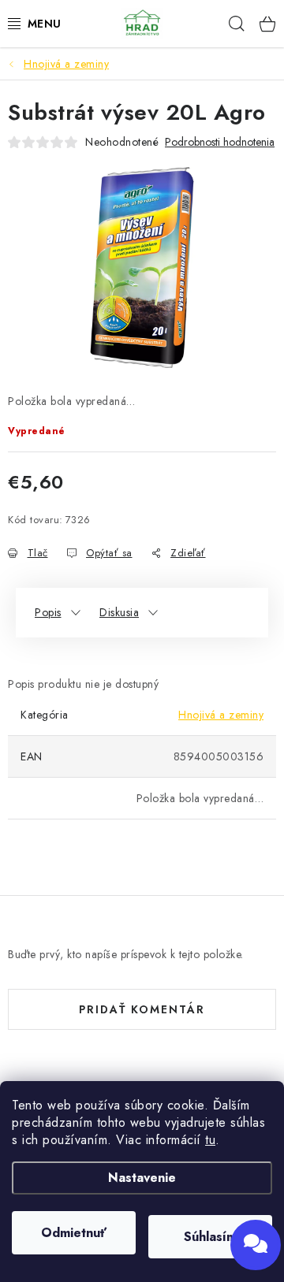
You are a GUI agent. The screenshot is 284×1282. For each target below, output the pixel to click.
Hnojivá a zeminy (220, 715)
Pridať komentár (142, 1009)
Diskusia (119, 612)
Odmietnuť (73, 1233)
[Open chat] (255, 1245)
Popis (48, 612)
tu (210, 1140)
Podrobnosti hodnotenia (220, 142)
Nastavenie (142, 1178)
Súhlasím (210, 1237)
